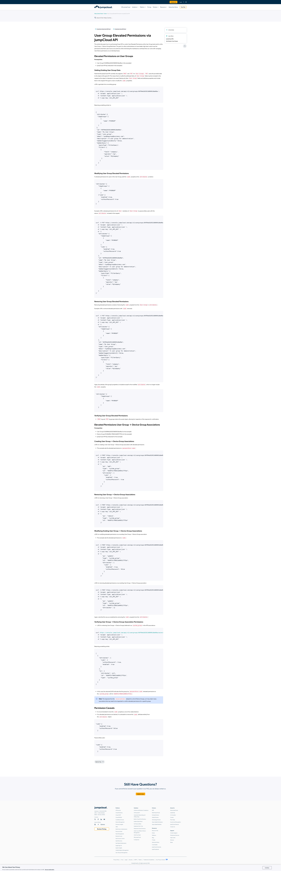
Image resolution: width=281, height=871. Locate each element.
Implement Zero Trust (138, 826)
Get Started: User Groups (172, 41)
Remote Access (119, 836)
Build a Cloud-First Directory (140, 819)
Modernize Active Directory (140, 828)
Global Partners (155, 817)
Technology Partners (156, 819)
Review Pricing (101, 829)
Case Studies (154, 844)
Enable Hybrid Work (138, 821)
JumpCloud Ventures (174, 824)
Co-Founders (173, 815)
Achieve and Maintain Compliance (141, 810)
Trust (122, 859)
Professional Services (174, 835)
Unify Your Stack (137, 835)
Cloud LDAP (118, 815)
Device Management (120, 822)
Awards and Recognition (175, 822)
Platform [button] (142, 7)
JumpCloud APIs (170, 38)
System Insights (119, 847)
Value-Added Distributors (157, 822)
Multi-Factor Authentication (121, 829)
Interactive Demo (173, 7)
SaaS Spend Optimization (121, 843)
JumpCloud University (156, 847)
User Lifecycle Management (121, 852)
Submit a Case (140, 794)
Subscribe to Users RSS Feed (120, 29)
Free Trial (183, 7)
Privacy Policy (116, 859)
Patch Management (120, 833)
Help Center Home (98, 13)
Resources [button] (163, 7)
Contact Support (173, 833)
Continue (267, 867)
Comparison (136, 839)
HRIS (117, 826)
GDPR (135, 859)
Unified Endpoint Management (122, 850)
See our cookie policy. (49, 869)
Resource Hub (155, 830)
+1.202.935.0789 (102, 811)
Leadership (172, 812)
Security (130, 859)
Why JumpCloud (125, 7)
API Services (118, 810)
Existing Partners (155, 815)
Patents (140, 859)
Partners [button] (155, 7)
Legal (126, 859)
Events (153, 833)
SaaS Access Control (120, 838)
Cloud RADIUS (119, 817)
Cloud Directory (119, 812)
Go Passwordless (137, 823)
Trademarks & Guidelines (149, 859)
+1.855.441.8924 (101, 812)
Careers (172, 817)
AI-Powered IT (137, 812)
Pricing (149, 7)
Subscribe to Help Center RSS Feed (103, 29)
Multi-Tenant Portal (156, 812)
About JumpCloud (174, 810)
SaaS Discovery (119, 840)
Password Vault (119, 831)
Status (171, 842)
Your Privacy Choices (160, 859)
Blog (153, 837)
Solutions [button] (134, 7)
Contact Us (173, 2)
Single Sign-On (119, 845)
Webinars (154, 835)
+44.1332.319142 (101, 814)
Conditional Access (120, 819)
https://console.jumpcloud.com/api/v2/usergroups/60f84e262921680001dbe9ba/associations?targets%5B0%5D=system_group (145, 632)
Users (105, 13)
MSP (153, 810)
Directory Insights (119, 824)
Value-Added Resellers (157, 824)
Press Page (172, 819)
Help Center (172, 837)
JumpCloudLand (155, 849)
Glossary (172, 840)
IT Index (153, 840)
